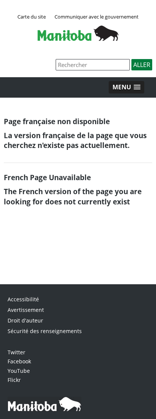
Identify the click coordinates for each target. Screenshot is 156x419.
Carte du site (31, 16)
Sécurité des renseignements (45, 331)
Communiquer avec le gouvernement (97, 16)
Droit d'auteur (25, 320)
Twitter (16, 352)
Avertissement (26, 309)
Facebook (19, 361)
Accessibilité (23, 299)
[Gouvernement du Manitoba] (78, 38)
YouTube (19, 370)
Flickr (14, 379)
